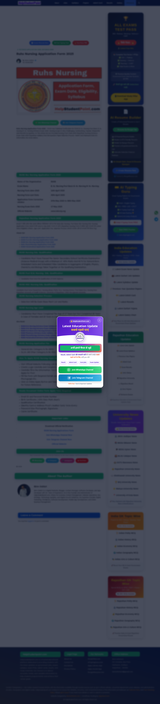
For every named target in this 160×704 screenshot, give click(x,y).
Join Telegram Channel (82, 378)
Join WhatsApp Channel (82, 369)
